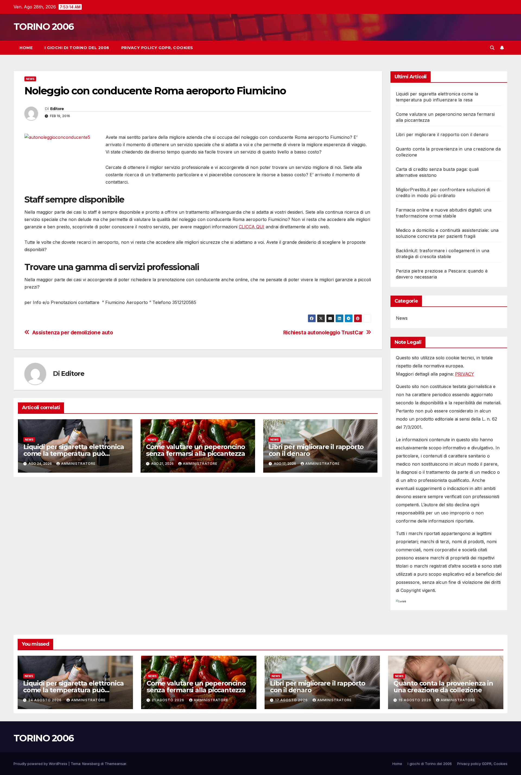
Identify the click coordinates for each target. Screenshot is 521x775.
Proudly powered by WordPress (41, 763)
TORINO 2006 (44, 26)
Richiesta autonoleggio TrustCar (323, 332)
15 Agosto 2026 (415, 700)
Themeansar (115, 763)
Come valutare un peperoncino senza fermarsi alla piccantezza (195, 450)
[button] (492, 47)
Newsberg (91, 763)
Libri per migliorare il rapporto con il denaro (316, 450)
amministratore (78, 464)
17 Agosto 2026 (292, 700)
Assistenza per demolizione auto (72, 332)
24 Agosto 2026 (45, 700)
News (30, 79)
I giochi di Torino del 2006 (77, 47)
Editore (57, 108)
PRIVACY (464, 374)
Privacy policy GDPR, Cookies (157, 47)
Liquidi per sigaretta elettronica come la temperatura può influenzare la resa (73, 453)
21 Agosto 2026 (168, 700)
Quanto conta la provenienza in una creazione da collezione (443, 686)
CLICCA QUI (251, 226)
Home (26, 47)
